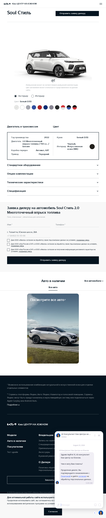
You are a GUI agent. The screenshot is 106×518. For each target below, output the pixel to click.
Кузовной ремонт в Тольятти (52, 456)
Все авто (53, 287)
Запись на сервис (47, 440)
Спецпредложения (47, 444)
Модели (12, 435)
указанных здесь (82, 240)
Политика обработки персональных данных (49, 468)
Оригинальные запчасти (50, 448)
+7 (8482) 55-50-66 (16, 236)
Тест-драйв (12, 452)
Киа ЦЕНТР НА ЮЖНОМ (24, 4)
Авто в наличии (16, 441)
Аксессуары (44, 452)
